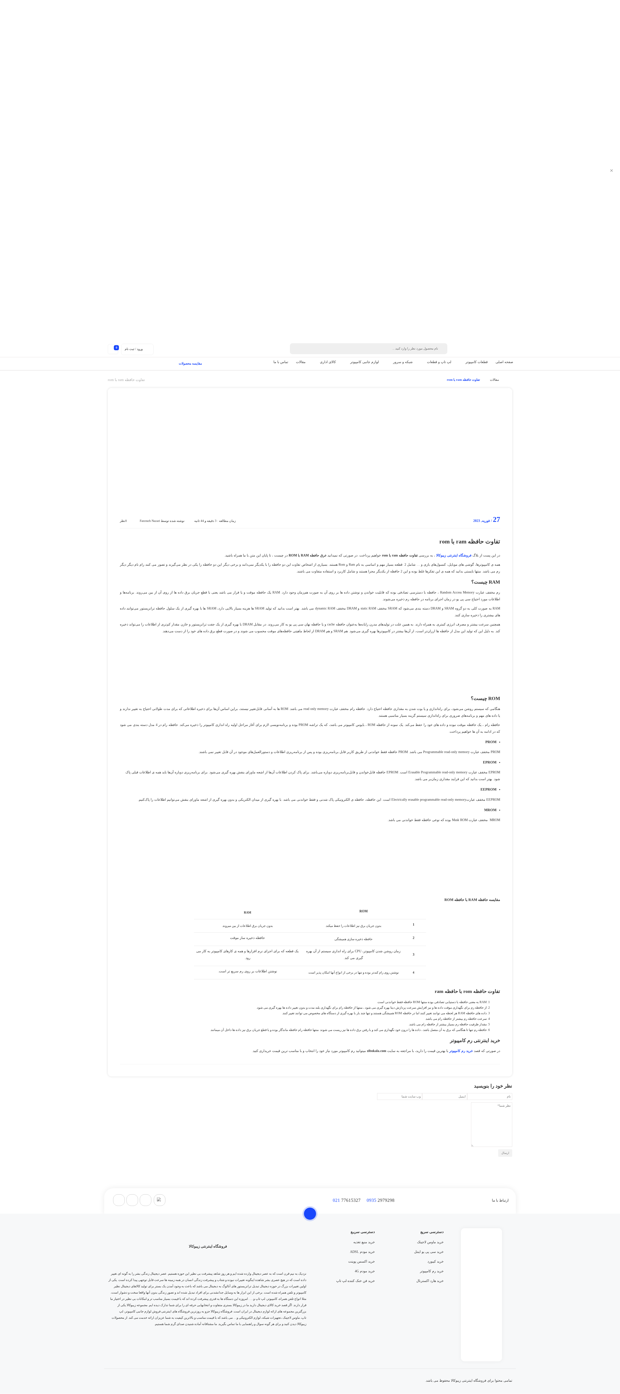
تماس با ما (280, 362)
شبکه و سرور (403, 362)
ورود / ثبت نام (134, 349)
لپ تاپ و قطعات (439, 362)
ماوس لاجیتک (291, 1317)
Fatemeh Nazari (150, 521)
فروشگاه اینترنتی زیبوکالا (454, 555)
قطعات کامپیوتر (476, 362)
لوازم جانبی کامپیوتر (364, 362)
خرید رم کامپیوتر (461, 1051)
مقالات (301, 362)
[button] (462, 362)
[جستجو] (296, 348)
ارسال (505, 1153)
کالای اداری (328, 362)
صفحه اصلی (504, 362)
